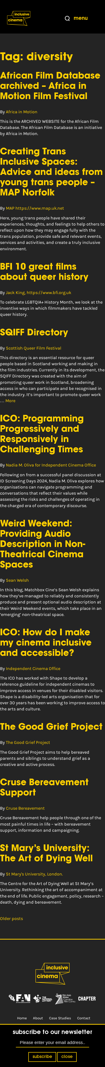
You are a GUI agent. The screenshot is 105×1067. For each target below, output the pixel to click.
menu (81, 18)
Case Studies (60, 1018)
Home (22, 1018)
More (10, 400)
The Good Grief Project (51, 727)
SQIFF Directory (34, 333)
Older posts (11, 918)
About (38, 1018)
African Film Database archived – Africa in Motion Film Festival (50, 86)
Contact (83, 1018)
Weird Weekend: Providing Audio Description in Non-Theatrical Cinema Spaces (42, 545)
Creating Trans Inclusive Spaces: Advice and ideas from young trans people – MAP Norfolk (51, 173)
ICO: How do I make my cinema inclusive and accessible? (46, 643)
